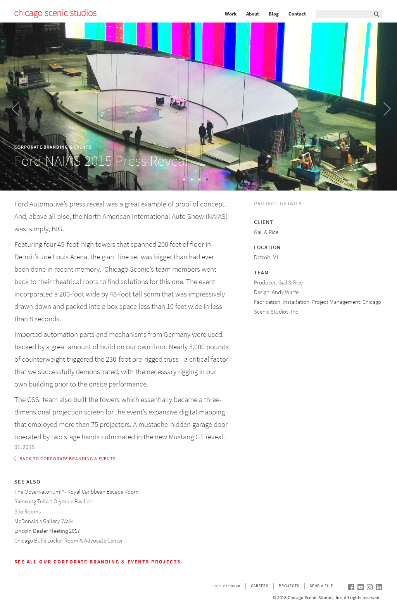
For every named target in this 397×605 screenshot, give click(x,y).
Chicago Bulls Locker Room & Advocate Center (68, 540)
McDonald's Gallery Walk (43, 521)
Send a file (321, 585)
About (252, 14)
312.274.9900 (227, 585)
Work (230, 14)
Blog (274, 14)
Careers (259, 585)
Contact (297, 14)
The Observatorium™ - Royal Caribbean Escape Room (76, 492)
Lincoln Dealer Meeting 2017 (47, 531)
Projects (289, 585)
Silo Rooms (27, 511)
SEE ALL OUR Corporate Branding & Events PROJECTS (97, 562)
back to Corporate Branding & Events (67, 458)
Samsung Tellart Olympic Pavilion (53, 501)
